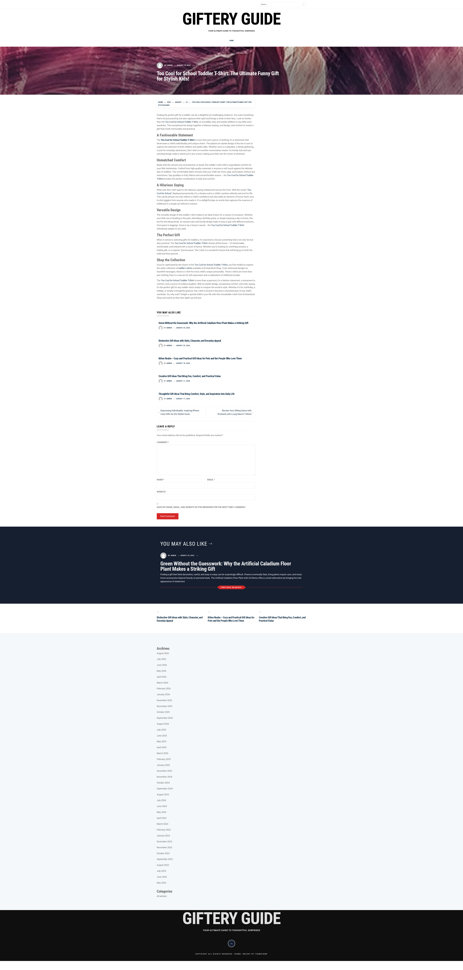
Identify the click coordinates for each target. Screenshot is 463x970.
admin (170, 65)
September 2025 (165, 718)
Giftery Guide (231, 19)
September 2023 (165, 859)
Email (211, 479)
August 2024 (163, 794)
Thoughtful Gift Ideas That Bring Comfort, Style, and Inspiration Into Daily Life (197, 393)
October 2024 (163, 782)
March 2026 (162, 682)
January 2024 (163, 835)
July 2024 (161, 800)
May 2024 (161, 812)
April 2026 (161, 677)
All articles (162, 896)
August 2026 (163, 653)
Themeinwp (261, 954)
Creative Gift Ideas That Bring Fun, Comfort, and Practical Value (190, 376)
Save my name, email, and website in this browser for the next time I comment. (201, 507)
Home (231, 40)
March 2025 (162, 753)
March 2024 (162, 824)
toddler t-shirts (185, 268)
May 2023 (161, 882)
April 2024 (161, 818)
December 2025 (164, 700)
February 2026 (164, 688)
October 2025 (163, 712)
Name (160, 479)
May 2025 (161, 741)
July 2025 (161, 729)
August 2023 (163, 865)
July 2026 (161, 659)
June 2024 (162, 806)
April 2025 (161, 747)
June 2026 (162, 665)
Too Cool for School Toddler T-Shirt (181, 122)
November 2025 (164, 706)
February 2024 (164, 829)
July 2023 (161, 871)
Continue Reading (231, 587)
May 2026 (161, 671)
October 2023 (163, 853)
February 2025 (164, 759)
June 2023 (162, 877)
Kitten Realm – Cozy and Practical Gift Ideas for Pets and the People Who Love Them (200, 358)
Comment (163, 442)
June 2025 (162, 735)
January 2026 (163, 694)
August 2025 (163, 724)
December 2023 (164, 841)
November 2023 (164, 847)
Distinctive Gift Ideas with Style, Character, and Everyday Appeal (190, 340)
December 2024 (164, 771)
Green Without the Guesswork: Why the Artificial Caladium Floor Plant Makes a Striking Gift (203, 322)
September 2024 (165, 788)
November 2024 (164, 776)
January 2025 (163, 765)
